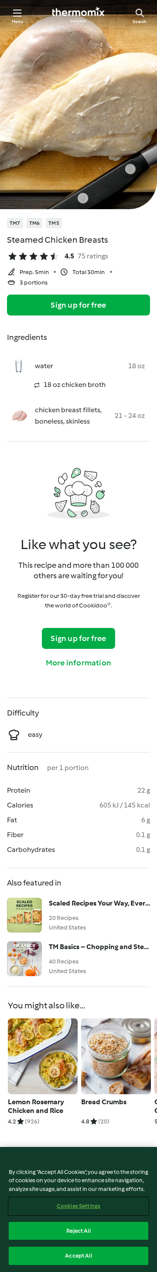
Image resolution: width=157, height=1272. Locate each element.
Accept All (78, 1255)
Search (140, 21)
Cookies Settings (78, 1206)
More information (78, 663)
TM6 (34, 223)
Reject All (78, 1231)
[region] (78, 1209)
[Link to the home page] (78, 15)
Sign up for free (78, 305)
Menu (18, 21)
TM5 (53, 223)
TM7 (15, 223)
